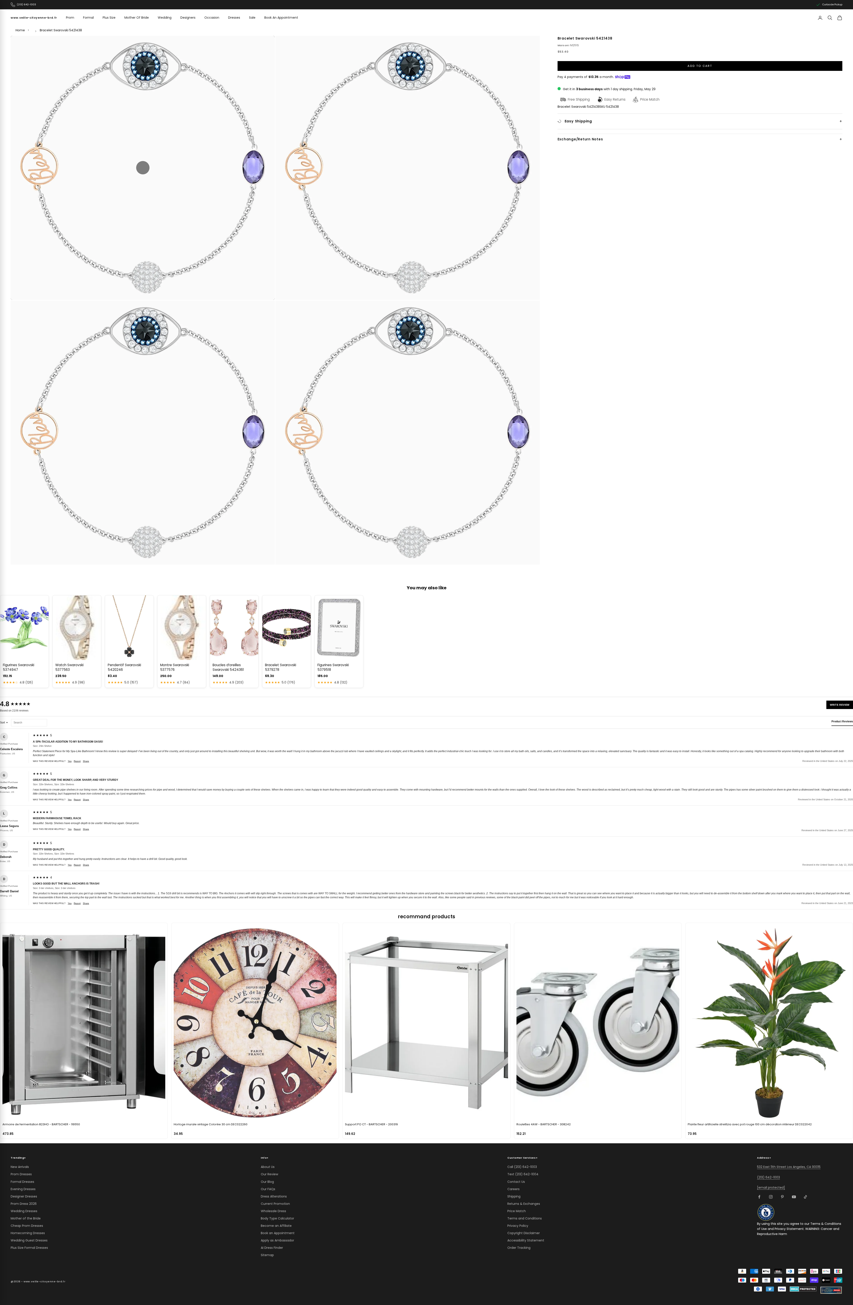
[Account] (820, 17)
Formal (88, 17)
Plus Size (109, 17)
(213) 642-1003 (768, 1177)
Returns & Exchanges (523, 1203)
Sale (252, 17)
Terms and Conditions (524, 1218)
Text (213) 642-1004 (522, 1174)
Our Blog (267, 1181)
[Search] (830, 17)
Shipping (513, 1196)
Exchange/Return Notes (580, 139)
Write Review (839, 704)
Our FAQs (268, 1189)
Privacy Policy (517, 1225)
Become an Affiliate (276, 1225)
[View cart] (839, 17)
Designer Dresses (24, 1196)
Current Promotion (275, 1203)
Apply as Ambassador (277, 1240)
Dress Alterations (274, 1196)
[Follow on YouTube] (794, 1197)
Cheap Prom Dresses (27, 1225)
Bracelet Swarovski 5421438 (61, 30)
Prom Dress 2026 (24, 1203)
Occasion (211, 17)
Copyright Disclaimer (523, 1233)
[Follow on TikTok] (805, 1197)
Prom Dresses (21, 1174)
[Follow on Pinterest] (782, 1197)
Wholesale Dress (273, 1211)
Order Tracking (518, 1247)
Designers (187, 17)
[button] (142, 167)
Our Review (269, 1174)
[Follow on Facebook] (759, 1197)
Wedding (164, 17)
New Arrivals (20, 1167)
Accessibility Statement (525, 1240)
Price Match (516, 1211)
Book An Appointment (281, 17)
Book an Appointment (278, 1233)
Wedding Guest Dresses (29, 1240)
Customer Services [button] (522, 1158)
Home (20, 30)
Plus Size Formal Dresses (29, 1247)
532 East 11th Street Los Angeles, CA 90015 (789, 1167)
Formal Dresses (22, 1181)
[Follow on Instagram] (771, 1197)
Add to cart (700, 66)
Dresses (234, 17)
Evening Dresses (23, 1189)
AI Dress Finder (272, 1247)
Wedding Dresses (24, 1211)
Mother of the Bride (26, 1218)
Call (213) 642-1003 (522, 1167)
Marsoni (563, 45)
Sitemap (267, 1255)
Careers (513, 1189)
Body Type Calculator (277, 1218)
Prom (70, 17)
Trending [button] (18, 1158)
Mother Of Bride (136, 17)
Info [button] (265, 1158)
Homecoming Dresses (28, 1233)
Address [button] (764, 1158)
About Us (268, 1167)
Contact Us (516, 1181)
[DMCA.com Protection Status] (803, 1289)
